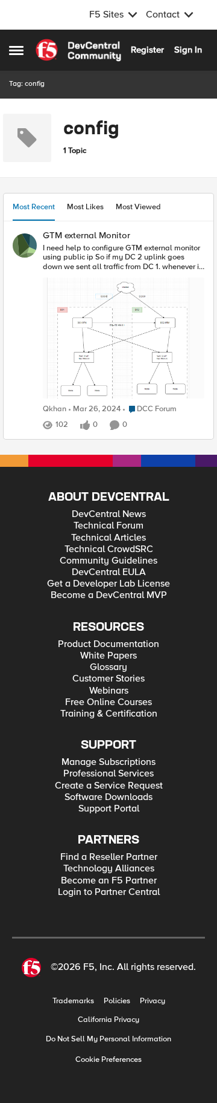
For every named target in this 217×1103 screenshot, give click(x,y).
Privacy (152, 1001)
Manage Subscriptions (108, 762)
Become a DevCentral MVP (109, 595)
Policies (117, 1001)
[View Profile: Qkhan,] (25, 245)
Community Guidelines (108, 561)
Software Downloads (108, 797)
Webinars (108, 691)
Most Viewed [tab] (138, 207)
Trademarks (73, 1001)
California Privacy (108, 1019)
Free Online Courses (108, 702)
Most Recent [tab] (34, 207)
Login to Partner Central (109, 892)
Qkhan (54, 409)
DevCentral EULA (109, 572)
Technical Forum (108, 526)
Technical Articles (108, 538)
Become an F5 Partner (109, 881)
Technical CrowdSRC (108, 549)
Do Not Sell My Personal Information (108, 1039)
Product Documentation (108, 644)
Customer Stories (108, 679)
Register (147, 49)
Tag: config (27, 83)
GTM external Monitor (86, 235)
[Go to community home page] (78, 50)
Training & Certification (108, 714)
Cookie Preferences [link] (108, 1059)
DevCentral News (109, 514)
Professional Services (108, 773)
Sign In (188, 49)
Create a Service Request (109, 786)
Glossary (108, 667)
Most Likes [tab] (85, 207)
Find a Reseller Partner (108, 857)
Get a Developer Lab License (108, 584)
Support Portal (108, 809)
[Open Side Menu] (16, 50)
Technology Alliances (108, 868)
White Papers (108, 656)
